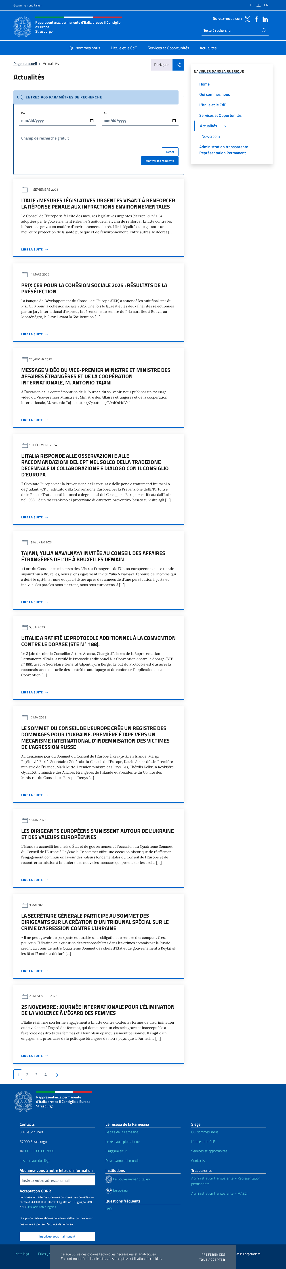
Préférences (213, 1254)
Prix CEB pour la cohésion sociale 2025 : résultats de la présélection (94, 288)
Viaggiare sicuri (116, 1151)
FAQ (108, 1208)
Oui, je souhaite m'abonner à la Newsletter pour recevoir (56, 1218)
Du (23, 113)
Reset (170, 151)
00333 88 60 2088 (39, 1151)
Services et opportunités (209, 1151)
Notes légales (47, 1206)
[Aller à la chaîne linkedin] (264, 18)
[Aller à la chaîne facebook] (255, 18)
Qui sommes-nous (204, 1132)
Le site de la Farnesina (122, 1132)
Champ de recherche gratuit (45, 138)
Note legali (22, 1253)
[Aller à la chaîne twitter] (246, 18)
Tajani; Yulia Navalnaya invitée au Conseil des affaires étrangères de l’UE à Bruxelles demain (93, 556)
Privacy (33, 1206)
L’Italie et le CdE (203, 1141)
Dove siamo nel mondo (122, 1160)
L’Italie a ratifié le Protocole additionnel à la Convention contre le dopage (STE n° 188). (98, 641)
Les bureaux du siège (35, 1160)
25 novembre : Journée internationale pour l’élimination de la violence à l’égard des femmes (98, 1010)
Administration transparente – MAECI (219, 1193)
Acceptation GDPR (35, 1191)
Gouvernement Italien (27, 5)
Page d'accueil (25, 63)
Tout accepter (212, 1259)
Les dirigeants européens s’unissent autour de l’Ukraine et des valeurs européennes (97, 834)
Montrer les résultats (159, 160)
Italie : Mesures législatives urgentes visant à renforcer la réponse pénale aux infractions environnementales (98, 203)
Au (105, 113)
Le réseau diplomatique (122, 1141)
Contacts (198, 1160)
